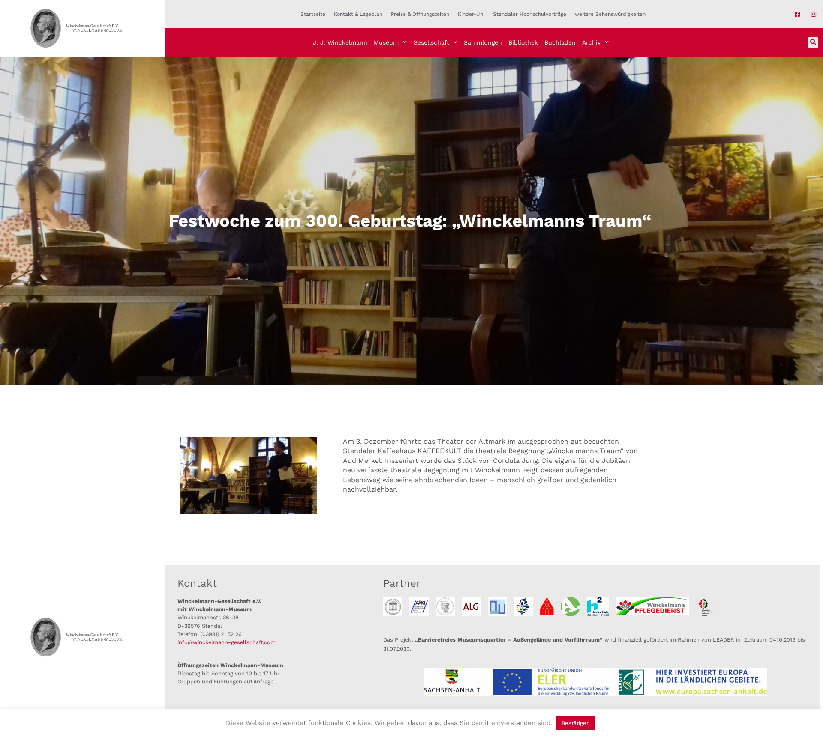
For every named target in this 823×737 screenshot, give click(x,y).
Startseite (312, 14)
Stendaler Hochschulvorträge (529, 14)
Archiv (591, 42)
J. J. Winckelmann (340, 42)
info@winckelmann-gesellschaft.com (226, 642)
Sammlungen (483, 42)
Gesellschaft (431, 42)
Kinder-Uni (471, 14)
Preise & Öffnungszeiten (420, 14)
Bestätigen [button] (576, 723)
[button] (813, 42)
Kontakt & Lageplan (358, 14)
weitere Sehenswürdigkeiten (610, 14)
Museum (386, 42)
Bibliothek (523, 42)
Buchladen (560, 42)
